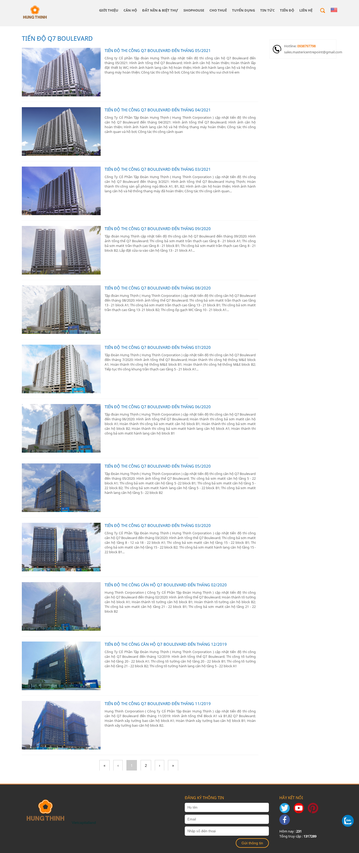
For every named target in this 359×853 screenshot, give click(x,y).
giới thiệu (108, 10)
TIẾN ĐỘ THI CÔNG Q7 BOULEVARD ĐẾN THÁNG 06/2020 (158, 406)
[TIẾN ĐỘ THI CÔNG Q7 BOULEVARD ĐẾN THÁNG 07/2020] (61, 369)
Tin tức (267, 10)
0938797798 (306, 46)
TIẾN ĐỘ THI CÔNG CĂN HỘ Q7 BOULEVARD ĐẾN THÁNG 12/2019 (166, 644)
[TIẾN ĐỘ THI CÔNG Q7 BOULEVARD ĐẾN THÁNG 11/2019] (61, 725)
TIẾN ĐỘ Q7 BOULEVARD (57, 38)
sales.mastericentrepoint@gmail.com (310, 52)
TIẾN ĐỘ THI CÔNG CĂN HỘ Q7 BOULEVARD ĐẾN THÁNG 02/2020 (166, 584)
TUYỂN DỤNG (243, 10)
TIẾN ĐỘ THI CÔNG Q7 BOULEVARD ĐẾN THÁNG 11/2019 (158, 703)
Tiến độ (287, 10)
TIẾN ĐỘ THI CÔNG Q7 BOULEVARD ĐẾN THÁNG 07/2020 (158, 347)
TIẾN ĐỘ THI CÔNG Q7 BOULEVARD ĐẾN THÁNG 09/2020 (158, 228)
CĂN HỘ (130, 10)
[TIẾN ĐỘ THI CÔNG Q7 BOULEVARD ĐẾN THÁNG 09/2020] (61, 250)
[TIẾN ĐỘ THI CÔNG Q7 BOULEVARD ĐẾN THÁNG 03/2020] (61, 547)
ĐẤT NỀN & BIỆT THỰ (160, 10)
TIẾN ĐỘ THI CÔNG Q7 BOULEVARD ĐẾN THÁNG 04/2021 (158, 109)
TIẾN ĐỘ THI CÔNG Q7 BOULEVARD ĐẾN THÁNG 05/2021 (158, 50)
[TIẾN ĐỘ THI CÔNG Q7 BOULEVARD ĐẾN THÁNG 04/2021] (61, 131)
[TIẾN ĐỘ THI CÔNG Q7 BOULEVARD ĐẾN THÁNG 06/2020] (61, 428)
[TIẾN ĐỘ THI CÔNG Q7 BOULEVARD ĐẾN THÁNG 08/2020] (61, 309)
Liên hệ (305, 10)
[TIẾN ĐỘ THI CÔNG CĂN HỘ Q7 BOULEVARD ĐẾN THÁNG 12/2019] (61, 666)
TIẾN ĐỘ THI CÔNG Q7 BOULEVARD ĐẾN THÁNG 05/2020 (158, 466)
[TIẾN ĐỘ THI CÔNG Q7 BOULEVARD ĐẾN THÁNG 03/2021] (61, 191)
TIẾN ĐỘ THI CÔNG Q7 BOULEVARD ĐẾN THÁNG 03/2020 (158, 525)
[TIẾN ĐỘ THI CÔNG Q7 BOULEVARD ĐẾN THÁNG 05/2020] (61, 487)
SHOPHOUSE (193, 10)
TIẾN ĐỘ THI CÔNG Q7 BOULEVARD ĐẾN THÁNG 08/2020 (158, 288)
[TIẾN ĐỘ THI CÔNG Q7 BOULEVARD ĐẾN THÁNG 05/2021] (61, 72)
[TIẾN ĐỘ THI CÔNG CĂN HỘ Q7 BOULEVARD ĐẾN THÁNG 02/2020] (61, 606)
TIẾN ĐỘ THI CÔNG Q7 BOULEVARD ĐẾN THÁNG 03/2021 (158, 169)
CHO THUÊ (218, 10)
